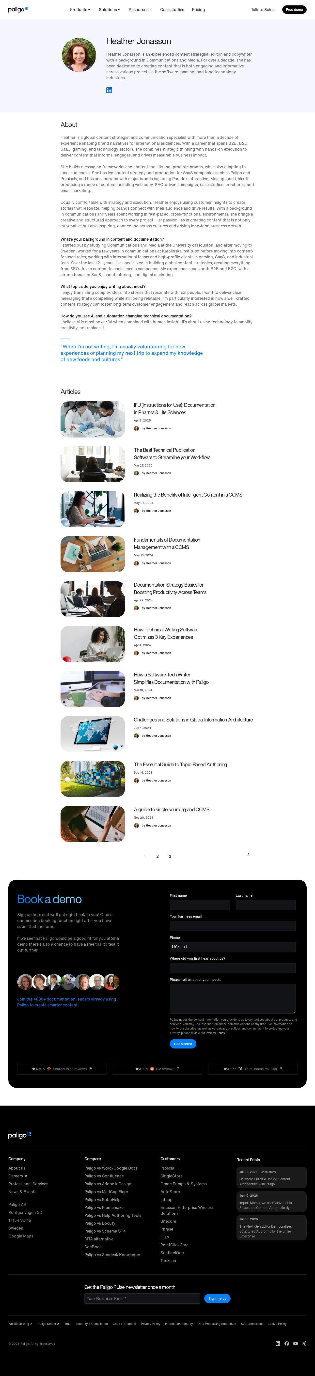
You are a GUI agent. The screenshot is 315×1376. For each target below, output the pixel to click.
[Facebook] (286, 1343)
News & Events (22, 1192)
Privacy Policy (215, 1033)
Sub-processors (252, 1324)
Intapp (166, 1200)
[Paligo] (18, 10)
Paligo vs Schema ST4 (105, 1231)
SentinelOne (172, 1253)
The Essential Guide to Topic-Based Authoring (180, 764)
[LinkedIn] (278, 1343)
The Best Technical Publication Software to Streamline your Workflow (172, 453)
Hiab (164, 1237)
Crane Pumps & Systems (183, 1184)
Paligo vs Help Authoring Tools (112, 1215)
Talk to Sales (262, 10)
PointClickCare (174, 1245)
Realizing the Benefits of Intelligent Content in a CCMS (188, 494)
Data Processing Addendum (217, 1324)
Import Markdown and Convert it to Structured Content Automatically (265, 1205)
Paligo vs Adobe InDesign (107, 1184)
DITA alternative (98, 1239)
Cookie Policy (277, 1324)
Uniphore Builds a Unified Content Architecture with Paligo (264, 1181)
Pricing (198, 10)
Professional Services (28, 1184)
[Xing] (304, 1343)
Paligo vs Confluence (104, 1176)
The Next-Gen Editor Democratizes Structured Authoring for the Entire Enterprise (265, 1231)
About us (16, 1168)
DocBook (93, 1247)
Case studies (172, 10)
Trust (67, 1324)
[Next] (247, 854)
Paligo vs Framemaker (104, 1207)
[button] (109, 90)
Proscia (167, 1168)
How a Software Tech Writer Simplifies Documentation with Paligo (171, 678)
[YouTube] (295, 1343)
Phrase (166, 1229)
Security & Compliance (92, 1324)
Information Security (179, 1324)
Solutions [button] (108, 10)
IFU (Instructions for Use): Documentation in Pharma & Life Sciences (175, 408)
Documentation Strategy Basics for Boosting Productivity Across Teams (170, 588)
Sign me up (217, 1298)
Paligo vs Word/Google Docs (111, 1168)
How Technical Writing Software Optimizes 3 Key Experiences (166, 633)
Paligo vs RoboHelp (102, 1200)
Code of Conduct (124, 1324)
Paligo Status (47, 1324)
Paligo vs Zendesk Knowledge (112, 1255)
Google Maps (20, 1236)
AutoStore (170, 1192)
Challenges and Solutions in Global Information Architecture (193, 719)
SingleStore (171, 1176)
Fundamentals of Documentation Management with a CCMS (167, 543)
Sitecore (168, 1221)
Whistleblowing (19, 1324)
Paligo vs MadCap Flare (106, 1192)
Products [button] (78, 10)
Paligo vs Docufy (99, 1223)
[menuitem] (80, 9)
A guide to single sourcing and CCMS (171, 809)
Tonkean (168, 1261)
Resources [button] (138, 10)
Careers (16, 1176)
